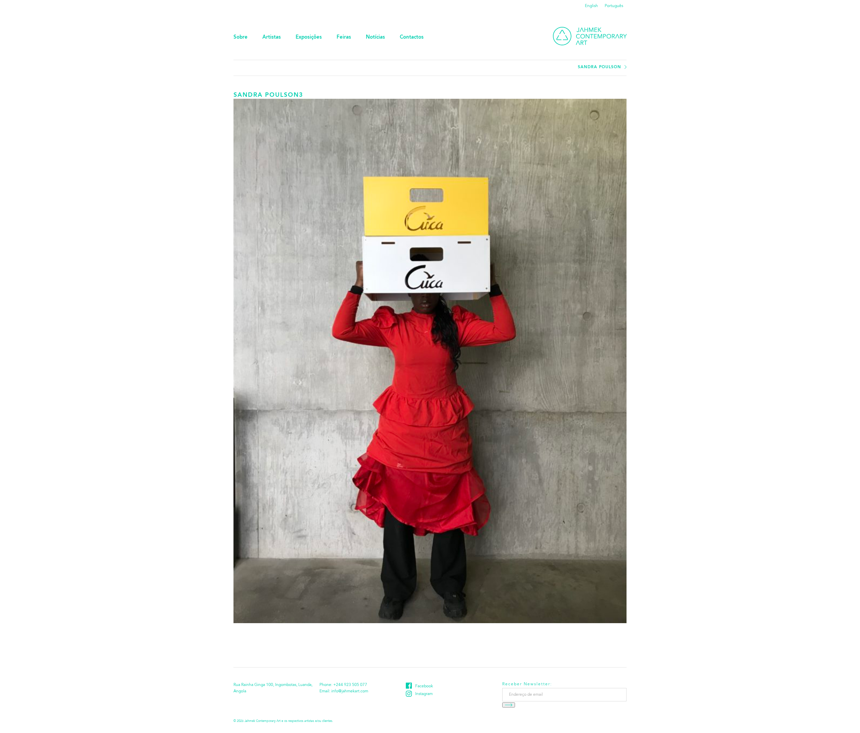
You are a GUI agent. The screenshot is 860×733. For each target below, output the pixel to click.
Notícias (375, 37)
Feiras (344, 37)
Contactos (412, 37)
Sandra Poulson (599, 67)
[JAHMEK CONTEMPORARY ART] (590, 36)
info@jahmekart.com (349, 691)
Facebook (424, 686)
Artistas (271, 37)
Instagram (424, 694)
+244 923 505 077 (350, 685)
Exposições (309, 37)
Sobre (240, 37)
